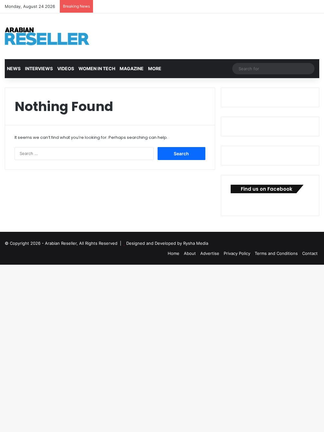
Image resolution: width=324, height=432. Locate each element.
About (190, 253)
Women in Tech (96, 68)
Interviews (39, 68)
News (14, 68)
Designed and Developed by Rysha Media (167, 243)
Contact (310, 253)
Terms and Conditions (276, 253)
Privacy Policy (237, 253)
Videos (65, 68)
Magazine (132, 68)
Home (173, 253)
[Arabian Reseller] (52, 36)
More (154, 68)
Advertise (209, 253)
